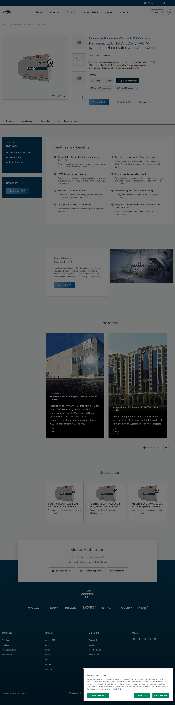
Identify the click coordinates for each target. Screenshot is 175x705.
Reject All (141, 695)
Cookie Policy (117, 689)
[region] (128, 684)
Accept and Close (160, 695)
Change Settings (98, 695)
